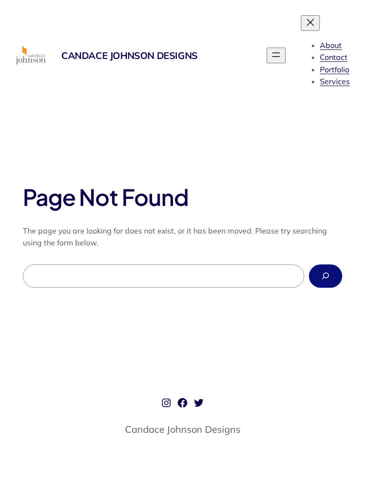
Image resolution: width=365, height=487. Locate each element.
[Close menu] (310, 23)
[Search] (325, 276)
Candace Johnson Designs (129, 55)
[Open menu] (276, 55)
